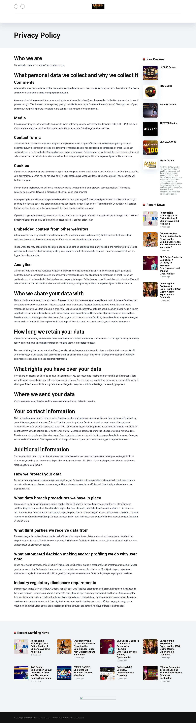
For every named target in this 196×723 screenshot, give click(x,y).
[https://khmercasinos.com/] (98, 6)
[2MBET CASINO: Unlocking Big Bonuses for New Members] (64, 679)
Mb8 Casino (166, 86)
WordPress (65, 718)
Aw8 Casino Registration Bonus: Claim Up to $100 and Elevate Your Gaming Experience (41, 673)
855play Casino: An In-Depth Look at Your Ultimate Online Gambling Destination (171, 673)
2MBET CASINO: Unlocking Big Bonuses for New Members (83, 671)
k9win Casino (167, 160)
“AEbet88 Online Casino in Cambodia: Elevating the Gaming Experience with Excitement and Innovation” (171, 240)
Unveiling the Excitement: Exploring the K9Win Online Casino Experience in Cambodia (170, 290)
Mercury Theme (77, 718)
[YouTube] (16, 6)
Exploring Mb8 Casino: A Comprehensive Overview (125, 671)
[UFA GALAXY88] (150, 154)
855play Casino (168, 104)
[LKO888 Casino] (150, 79)
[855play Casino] (150, 116)
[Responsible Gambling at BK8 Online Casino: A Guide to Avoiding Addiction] (150, 225)
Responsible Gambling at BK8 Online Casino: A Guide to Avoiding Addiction (169, 218)
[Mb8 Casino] (150, 98)
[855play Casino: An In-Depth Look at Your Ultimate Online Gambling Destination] (150, 679)
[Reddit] (22, 6)
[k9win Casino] (150, 168)
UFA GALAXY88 (168, 141)
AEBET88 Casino (168, 123)
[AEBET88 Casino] (150, 135)
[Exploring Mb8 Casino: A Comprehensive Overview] (107, 679)
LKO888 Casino (168, 67)
